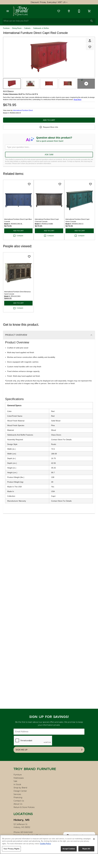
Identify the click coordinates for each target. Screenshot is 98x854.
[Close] (94, 839)
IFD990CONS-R (15, 113)
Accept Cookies (69, 849)
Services (17, 794)
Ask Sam (49, 154)
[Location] (69, 11)
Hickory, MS (21, 820)
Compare (20, 236)
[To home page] (21, 11)
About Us (18, 804)
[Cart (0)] (89, 11)
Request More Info (50, 127)
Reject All (86, 849)
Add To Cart (49, 120)
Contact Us (19, 801)
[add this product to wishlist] (90, 47)
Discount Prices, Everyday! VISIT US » (49, 2)
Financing (18, 797)
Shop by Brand (20, 788)
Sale (15, 781)
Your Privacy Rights (11, 849)
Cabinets (27, 28)
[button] (8, 11)
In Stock (17, 784)
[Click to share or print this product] (90, 40)
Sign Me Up (21, 750)
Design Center (20, 791)
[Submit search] (91, 21)
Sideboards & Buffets (41, 28)
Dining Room (17, 28)
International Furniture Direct (23, 110)
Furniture (6, 28)
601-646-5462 (27, 832)
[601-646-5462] (79, 11)
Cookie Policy (45, 844)
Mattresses (19, 778)
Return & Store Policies (24, 807)
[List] (59, 11)
